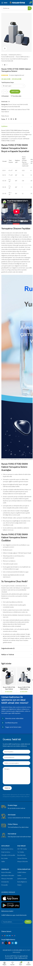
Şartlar (20, 958)
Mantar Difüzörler (22, 858)
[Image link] (8, 935)
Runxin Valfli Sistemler (22, 57)
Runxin (7, 116)
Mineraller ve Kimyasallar (8, 855)
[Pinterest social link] (11, 119)
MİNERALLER (5, 869)
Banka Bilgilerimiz (22, 882)
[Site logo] (17, 2)
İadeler (19, 875)
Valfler (3, 861)
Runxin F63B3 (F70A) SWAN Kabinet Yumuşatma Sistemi (24, 689)
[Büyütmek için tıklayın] (5, 48)
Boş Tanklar (4, 858)
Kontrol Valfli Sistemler (7, 57)
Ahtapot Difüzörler (22, 861)
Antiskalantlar (5, 882)
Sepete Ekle (15, 91)
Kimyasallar (4, 885)
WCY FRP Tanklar (22, 849)
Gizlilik (15, 958)
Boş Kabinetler (21, 855)
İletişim (19, 885)
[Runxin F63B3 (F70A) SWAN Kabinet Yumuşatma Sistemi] (24, 676)
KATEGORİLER (5, 846)
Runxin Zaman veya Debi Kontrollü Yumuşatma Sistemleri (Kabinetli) (14, 60)
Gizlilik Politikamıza (6, 915)
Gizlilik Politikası (21, 872)
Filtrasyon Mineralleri (7, 878)
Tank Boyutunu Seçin (7, 82)
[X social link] (9, 119)
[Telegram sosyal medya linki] (16, 119)
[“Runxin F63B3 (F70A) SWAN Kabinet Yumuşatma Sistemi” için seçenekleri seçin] (27, 674)
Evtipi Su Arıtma (5, 852)
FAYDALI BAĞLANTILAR (23, 869)
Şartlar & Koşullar (22, 878)
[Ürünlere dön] (5, 65)
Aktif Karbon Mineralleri (7, 875)
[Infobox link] (16, 806)
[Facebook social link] (6, 119)
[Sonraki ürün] (7, 65)
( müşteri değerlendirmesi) (16, 75)
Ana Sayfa (4, 55)
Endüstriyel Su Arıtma (15, 55)
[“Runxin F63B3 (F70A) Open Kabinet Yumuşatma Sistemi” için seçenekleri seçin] (12, 674)
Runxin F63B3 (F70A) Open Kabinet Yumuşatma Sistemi (9, 689)
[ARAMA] (30, 8)
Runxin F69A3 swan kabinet (14, 109)
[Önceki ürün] (2, 65)
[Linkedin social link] (13, 119)
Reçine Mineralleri (6, 872)
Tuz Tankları (20, 852)
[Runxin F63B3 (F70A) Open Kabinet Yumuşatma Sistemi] (9, 676)
